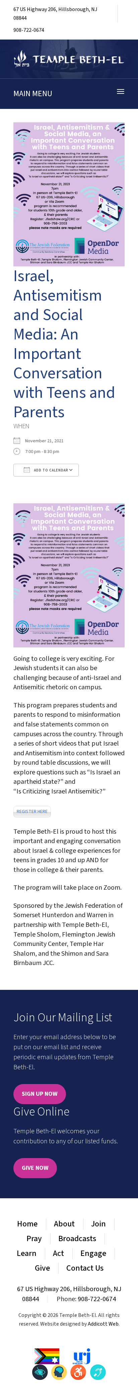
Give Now (35, 1168)
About (64, 1224)
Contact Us (85, 1268)
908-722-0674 (28, 30)
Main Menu (32, 94)
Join (98, 1224)
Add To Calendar (50, 470)
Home (27, 1224)
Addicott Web (103, 1324)
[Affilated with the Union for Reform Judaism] (81, 1355)
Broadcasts (77, 1239)
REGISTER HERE (32, 811)
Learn (27, 1253)
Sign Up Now (40, 1094)
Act (58, 1253)
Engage (93, 1253)
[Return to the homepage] (69, 59)
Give (42, 1268)
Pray (34, 1239)
